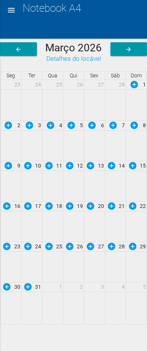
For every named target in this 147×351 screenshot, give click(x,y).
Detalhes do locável (73, 58)
